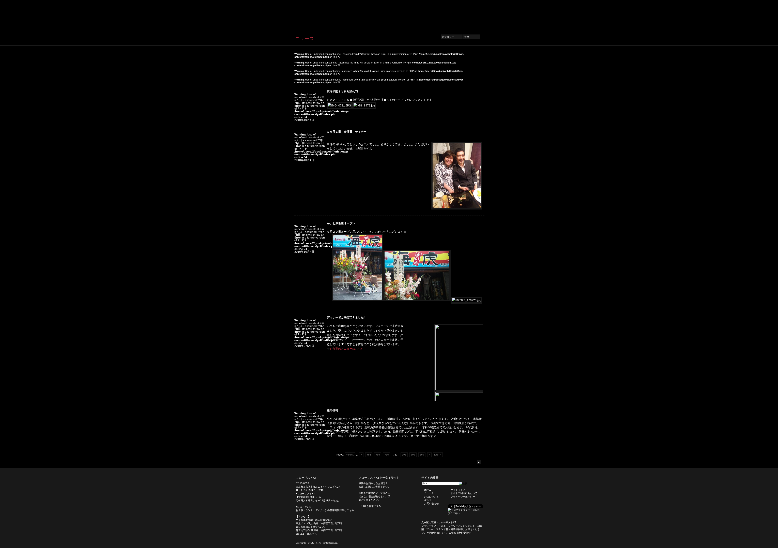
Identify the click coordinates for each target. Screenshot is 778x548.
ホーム (397, 15)
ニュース (412, 15)
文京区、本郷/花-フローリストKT (316, 15)
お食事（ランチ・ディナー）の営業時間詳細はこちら (325, 510)
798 (404, 454)
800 (422, 454)
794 (369, 454)
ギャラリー (452, 15)
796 (387, 454)
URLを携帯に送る (371, 506)
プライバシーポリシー (463, 496)
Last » (437, 454)
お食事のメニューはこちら (347, 348)
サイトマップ (458, 489)
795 (378, 454)
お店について (431, 15)
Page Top (479, 462)
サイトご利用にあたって (464, 493)
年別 (471, 36)
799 (413, 454)
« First (350, 454)
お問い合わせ (472, 15)
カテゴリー (451, 36)
